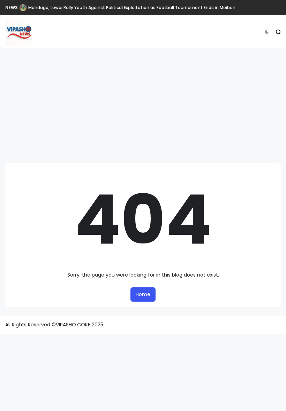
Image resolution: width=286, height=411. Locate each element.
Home (143, 294)
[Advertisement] (143, 106)
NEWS (11, 7)
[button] (266, 32)
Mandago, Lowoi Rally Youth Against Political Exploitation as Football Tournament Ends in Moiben (131, 7)
